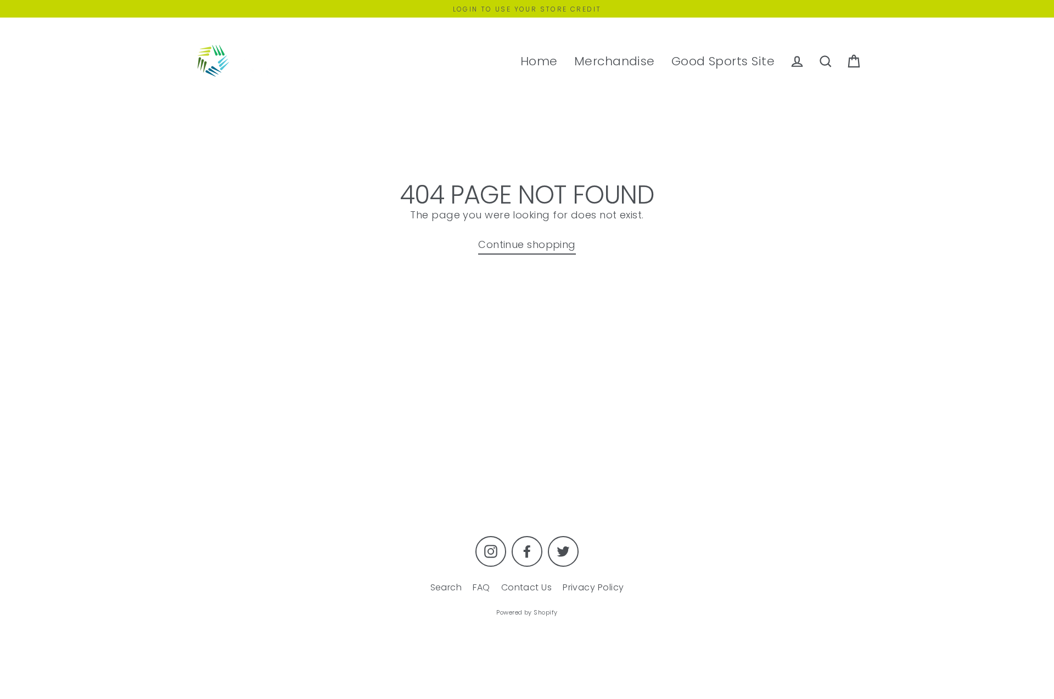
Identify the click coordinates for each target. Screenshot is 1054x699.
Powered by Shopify (526, 612)
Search (446, 587)
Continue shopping (527, 244)
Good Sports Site (723, 61)
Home (539, 61)
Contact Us (526, 587)
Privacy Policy (593, 587)
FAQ (481, 587)
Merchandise (614, 61)
